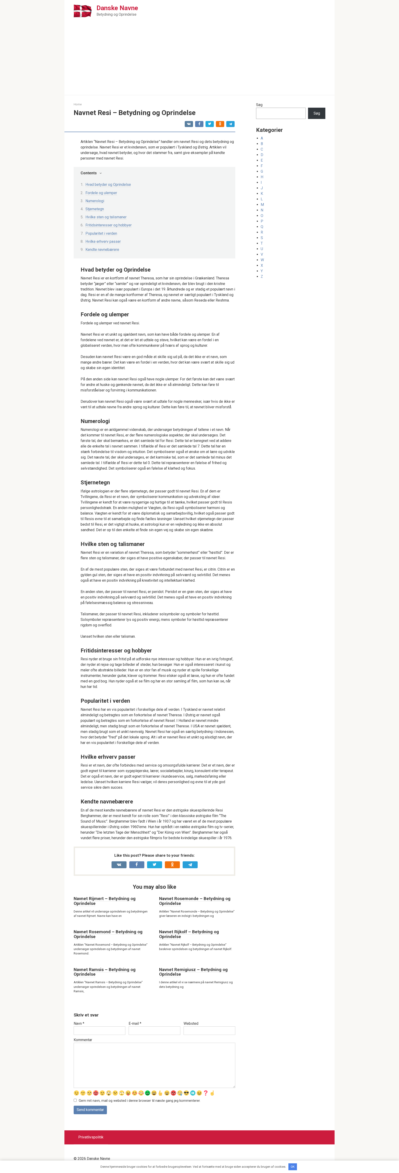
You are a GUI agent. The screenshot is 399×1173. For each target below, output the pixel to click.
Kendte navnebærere (102, 249)
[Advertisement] (199, 60)
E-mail (135, 1023)
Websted (191, 1023)
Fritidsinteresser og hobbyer (108, 225)
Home (78, 104)
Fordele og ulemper (101, 193)
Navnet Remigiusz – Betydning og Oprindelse (193, 972)
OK (293, 1166)
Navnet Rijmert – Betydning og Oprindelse (105, 901)
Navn (79, 1023)
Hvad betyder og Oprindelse (108, 184)
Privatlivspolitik (90, 1137)
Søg (259, 105)
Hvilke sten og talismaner (106, 217)
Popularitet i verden (101, 233)
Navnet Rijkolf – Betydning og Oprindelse (189, 934)
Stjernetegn (94, 209)
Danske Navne (117, 8)
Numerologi (94, 201)
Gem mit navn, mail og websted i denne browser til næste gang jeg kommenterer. (139, 1101)
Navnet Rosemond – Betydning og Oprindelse (108, 934)
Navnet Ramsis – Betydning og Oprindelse (105, 972)
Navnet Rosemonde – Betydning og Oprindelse (194, 901)
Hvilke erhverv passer (103, 241)
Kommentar (83, 1040)
